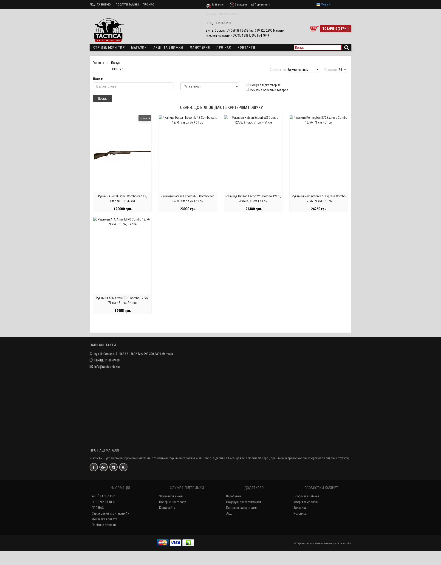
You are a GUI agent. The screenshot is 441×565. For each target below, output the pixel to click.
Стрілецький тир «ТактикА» (110, 513)
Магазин (139, 47)
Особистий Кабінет (306, 496)
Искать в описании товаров (269, 90)
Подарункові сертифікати (243, 502)
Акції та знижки (168, 47)
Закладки (300, 508)
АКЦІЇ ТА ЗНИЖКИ (101, 4)
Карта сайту (167, 508)
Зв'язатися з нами (171, 496)
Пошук (115, 63)
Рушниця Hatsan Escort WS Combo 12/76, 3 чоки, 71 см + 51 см (253, 198)
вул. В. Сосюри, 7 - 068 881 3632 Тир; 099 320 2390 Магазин (133, 354)
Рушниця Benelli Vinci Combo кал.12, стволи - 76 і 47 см (122, 198)
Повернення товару (172, 502)
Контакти (246, 47)
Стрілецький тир (109, 47)
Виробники (233, 496)
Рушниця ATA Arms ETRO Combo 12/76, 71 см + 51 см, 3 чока (122, 300)
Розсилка (300, 513)
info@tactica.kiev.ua (107, 367)
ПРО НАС (148, 4)
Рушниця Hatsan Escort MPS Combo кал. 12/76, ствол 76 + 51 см (188, 198)
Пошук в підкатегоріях (265, 85)
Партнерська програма (241, 508)
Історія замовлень (306, 502)
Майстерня (200, 47)
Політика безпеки (104, 525)
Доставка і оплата (104, 519)
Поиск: (98, 79)
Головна (98, 63)
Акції (229, 513)
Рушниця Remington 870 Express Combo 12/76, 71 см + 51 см (319, 198)
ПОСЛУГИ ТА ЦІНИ (127, 4)
